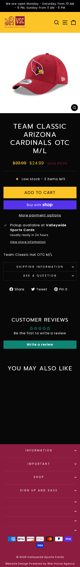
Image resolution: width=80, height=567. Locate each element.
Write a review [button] (40, 344)
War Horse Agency (61, 563)
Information (39, 450)
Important (39, 464)
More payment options (40, 215)
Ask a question (40, 276)
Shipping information (40, 267)
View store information (28, 242)
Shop (39, 477)
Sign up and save (39, 490)
